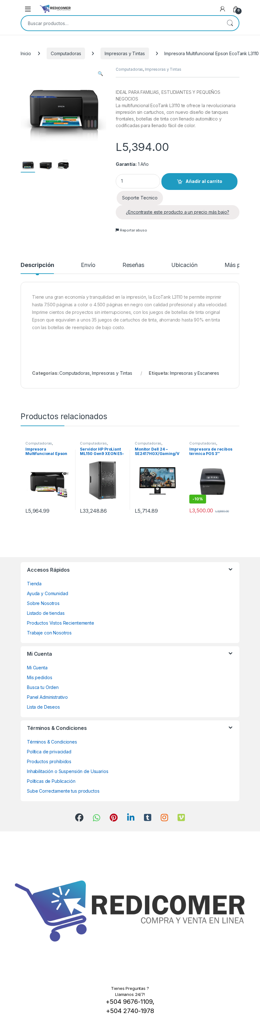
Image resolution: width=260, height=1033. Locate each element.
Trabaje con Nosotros (49, 632)
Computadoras (66, 53)
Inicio (26, 53)
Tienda (34, 583)
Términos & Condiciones (52, 741)
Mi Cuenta (37, 667)
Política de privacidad (49, 751)
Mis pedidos (39, 677)
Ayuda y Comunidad (47, 593)
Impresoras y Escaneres (194, 373)
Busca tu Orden (43, 687)
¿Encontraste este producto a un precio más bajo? (177, 212)
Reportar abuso (133, 230)
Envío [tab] (88, 265)
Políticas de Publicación (51, 781)
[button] (100, 73)
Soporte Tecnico (140, 197)
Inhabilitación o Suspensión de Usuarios (67, 771)
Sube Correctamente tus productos (63, 791)
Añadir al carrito (203, 181)
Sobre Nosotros (43, 603)
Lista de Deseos (43, 707)
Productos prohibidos (49, 761)
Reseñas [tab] (133, 265)
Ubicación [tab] (184, 265)
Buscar (230, 23)
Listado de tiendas (45, 613)
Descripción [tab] (37, 265)
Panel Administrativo (47, 697)
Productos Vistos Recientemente (60, 623)
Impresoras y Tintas (125, 53)
